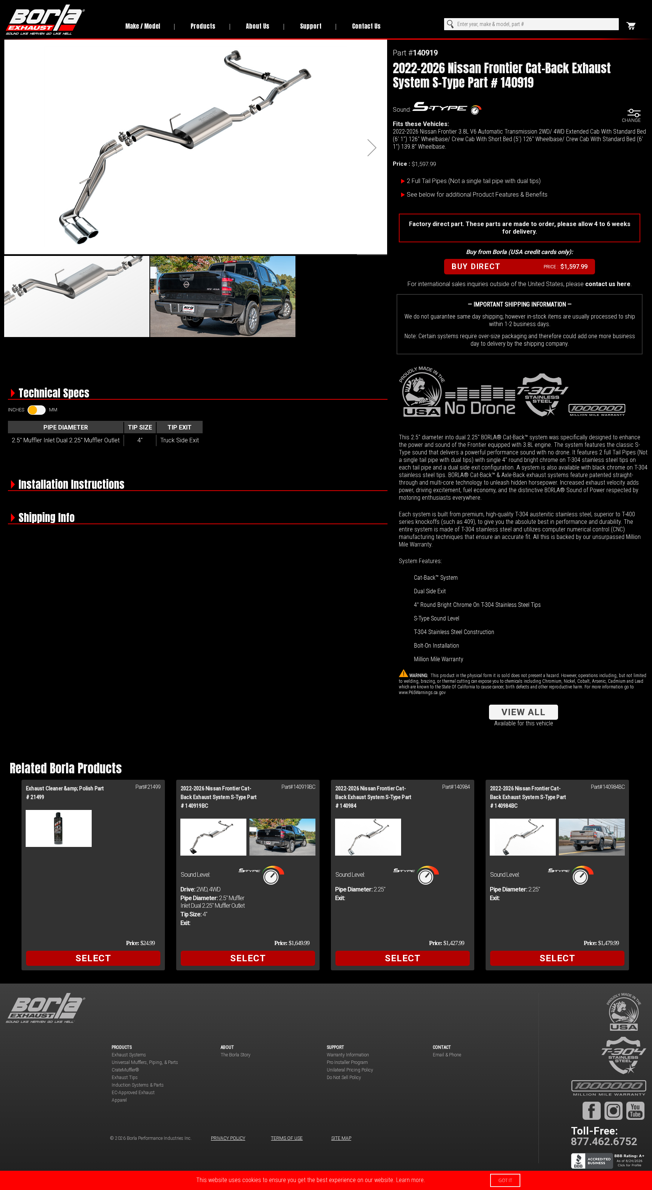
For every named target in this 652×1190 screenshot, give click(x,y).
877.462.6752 (604, 1141)
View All (523, 712)
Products (203, 26)
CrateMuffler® (125, 1070)
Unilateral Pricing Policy (350, 1070)
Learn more (410, 1180)
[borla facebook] (592, 1110)
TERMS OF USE (287, 1138)
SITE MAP (341, 1138)
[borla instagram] (613, 1110)
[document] (326, 1180)
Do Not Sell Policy (344, 1077)
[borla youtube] (635, 1110)
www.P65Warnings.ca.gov (422, 692)
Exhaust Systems (129, 1055)
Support (310, 26)
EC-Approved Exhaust (133, 1092)
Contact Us (366, 26)
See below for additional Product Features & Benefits (477, 194)
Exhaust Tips (125, 1077)
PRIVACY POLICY (228, 1138)
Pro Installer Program (347, 1062)
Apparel (119, 1100)
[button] (372, 147)
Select (93, 958)
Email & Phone (447, 1055)
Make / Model (142, 26)
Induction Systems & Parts (138, 1085)
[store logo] (57, 20)
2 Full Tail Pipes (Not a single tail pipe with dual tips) (474, 181)
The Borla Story (236, 1055)
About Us (257, 26)
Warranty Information (348, 1055)
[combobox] (531, 24)
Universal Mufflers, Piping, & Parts (145, 1062)
